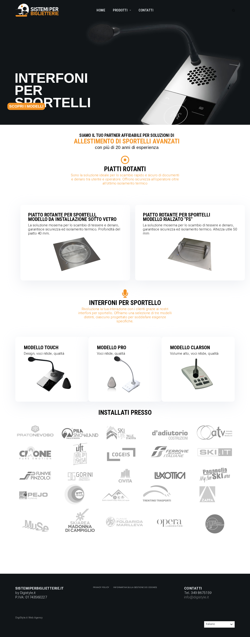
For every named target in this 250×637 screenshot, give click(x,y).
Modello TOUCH (41, 347)
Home (101, 10)
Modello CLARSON (190, 347)
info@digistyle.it (196, 597)
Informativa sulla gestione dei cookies (135, 587)
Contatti (146, 10)
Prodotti (120, 10)
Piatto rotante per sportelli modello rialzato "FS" (176, 217)
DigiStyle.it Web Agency (29, 617)
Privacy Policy (101, 587)
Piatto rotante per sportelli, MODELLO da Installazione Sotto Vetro (72, 217)
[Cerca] (233, 10)
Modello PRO (111, 347)
